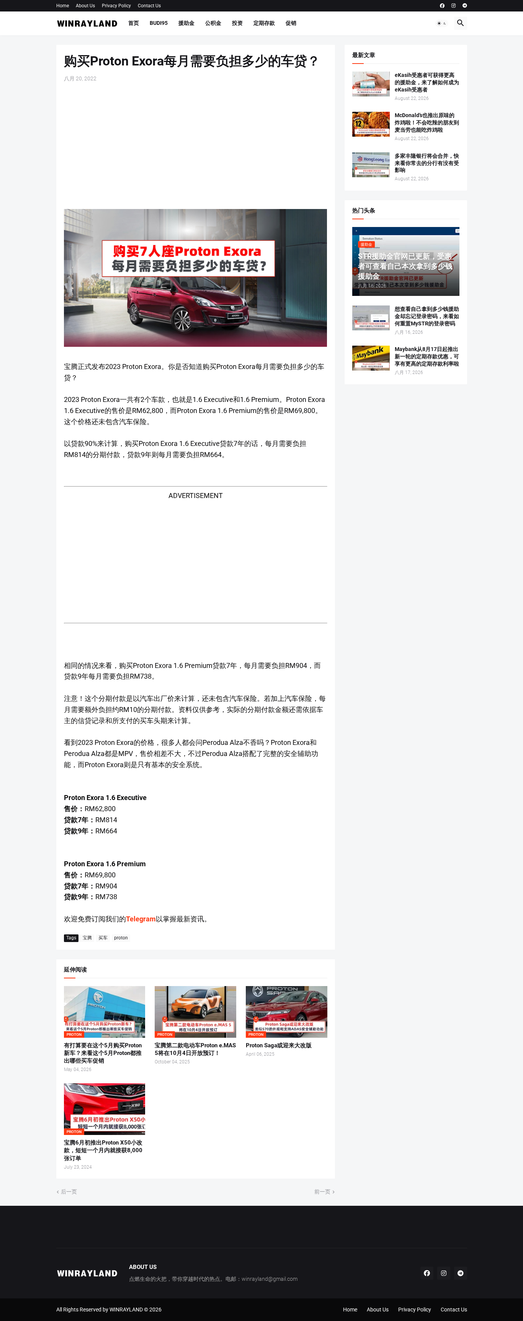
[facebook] (442, 5)
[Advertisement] (195, 145)
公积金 (213, 23)
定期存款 (264, 23)
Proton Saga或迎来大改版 (279, 1045)
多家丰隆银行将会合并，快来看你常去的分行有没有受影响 (427, 163)
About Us (85, 5)
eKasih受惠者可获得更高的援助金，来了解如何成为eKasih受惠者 (427, 82)
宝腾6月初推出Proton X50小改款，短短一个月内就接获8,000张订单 (103, 1150)
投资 (237, 23)
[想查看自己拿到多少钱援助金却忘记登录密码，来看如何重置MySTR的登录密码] (371, 317)
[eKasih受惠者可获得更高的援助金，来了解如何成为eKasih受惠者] (371, 84)
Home (62, 5)
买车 (103, 938)
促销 (291, 23)
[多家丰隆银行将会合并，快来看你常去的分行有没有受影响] (371, 164)
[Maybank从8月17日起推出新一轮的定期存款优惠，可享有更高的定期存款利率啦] (371, 358)
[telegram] (465, 5)
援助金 (186, 23)
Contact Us (149, 5)
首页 (133, 23)
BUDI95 (159, 23)
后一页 (69, 1192)
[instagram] (453, 5)
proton (121, 938)
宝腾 (87, 938)
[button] (441, 23)
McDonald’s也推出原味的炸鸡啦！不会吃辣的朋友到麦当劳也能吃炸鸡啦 (427, 122)
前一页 (322, 1192)
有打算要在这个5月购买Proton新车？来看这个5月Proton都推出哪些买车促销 (103, 1053)
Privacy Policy (116, 5)
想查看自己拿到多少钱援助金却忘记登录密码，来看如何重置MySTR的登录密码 (427, 316)
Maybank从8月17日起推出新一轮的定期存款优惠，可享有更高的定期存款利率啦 (427, 356)
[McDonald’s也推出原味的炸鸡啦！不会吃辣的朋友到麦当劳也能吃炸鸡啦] (371, 124)
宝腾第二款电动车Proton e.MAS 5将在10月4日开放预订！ (195, 1049)
